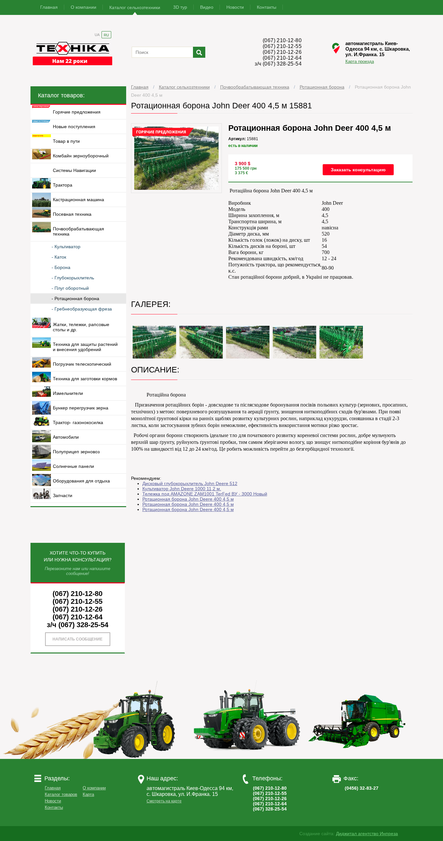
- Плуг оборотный (70, 288)
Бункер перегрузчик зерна (80, 407)
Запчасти (62, 495)
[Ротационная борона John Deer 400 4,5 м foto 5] (294, 342)
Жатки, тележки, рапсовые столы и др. (81, 327)
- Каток (59, 257)
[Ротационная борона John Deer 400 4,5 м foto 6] (341, 342)
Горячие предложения (77, 112)
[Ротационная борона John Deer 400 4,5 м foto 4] (247, 342)
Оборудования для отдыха (81, 480)
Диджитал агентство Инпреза (367, 833)
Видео (206, 7)
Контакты (266, 7)
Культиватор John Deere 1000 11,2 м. (181, 488)
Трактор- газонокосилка (78, 422)
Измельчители (68, 393)
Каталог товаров (61, 794)
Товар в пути (66, 141)
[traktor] (137, 757)
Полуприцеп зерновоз (76, 451)
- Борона (61, 267)
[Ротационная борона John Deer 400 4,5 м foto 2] (154, 342)
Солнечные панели (73, 466)
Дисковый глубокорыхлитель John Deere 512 (189, 483)
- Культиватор (66, 246)
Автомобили (66, 437)
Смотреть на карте (164, 801)
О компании (83, 7)
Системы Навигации (74, 170)
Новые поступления (74, 126)
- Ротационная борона (75, 298)
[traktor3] (357, 757)
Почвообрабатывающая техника (254, 87)
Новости (235, 7)
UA (97, 35)
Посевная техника (72, 214)
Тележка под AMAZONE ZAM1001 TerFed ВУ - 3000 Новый (204, 493)
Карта (88, 794)
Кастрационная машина (78, 199)
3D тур (180, 7)
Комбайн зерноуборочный (81, 155)
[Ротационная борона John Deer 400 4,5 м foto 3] (201, 342)
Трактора (62, 185)
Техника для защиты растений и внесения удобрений (85, 347)
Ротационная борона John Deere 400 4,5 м (188, 499)
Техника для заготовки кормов (85, 378)
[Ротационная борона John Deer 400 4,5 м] (176, 191)
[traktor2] (247, 757)
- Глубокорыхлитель (73, 277)
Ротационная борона (322, 87)
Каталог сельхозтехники (134, 7)
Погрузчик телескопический (82, 364)
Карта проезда (359, 61)
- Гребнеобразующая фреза (82, 308)
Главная (49, 7)
